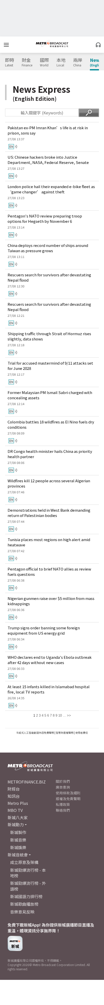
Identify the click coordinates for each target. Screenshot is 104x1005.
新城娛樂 (18, 847)
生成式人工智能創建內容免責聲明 (35, 732)
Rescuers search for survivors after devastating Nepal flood (49, 277)
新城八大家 (18, 817)
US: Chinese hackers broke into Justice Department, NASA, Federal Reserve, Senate (48, 159)
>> (69, 715)
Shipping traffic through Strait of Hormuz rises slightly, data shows (49, 336)
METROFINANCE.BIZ (27, 782)
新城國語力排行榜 (26, 896)
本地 (61, 62)
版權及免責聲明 (68, 798)
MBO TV (15, 810)
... (64, 715)
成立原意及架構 (24, 862)
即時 (9, 62)
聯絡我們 (63, 810)
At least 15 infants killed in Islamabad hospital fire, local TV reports (49, 689)
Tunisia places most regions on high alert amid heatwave (49, 542)
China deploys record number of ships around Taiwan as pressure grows (48, 248)
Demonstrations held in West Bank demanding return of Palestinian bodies (49, 512)
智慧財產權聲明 (64, 732)
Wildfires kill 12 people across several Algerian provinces (49, 483)
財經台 (14, 789)
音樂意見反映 (22, 912)
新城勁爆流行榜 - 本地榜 (28, 873)
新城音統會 (18, 855)
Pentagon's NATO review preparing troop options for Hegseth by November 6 (45, 218)
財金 (27, 62)
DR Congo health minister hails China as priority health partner (50, 454)
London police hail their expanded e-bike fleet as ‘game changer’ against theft (51, 189)
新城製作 (18, 832)
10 (60, 715)
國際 (44, 62)
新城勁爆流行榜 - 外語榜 (28, 886)
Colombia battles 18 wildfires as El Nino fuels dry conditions (51, 424)
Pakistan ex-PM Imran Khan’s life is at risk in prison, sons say (48, 130)
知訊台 (14, 796)
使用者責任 (81, 732)
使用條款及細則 (68, 792)
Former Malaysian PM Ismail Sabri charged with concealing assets (50, 395)
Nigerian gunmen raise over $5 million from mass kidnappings (51, 601)
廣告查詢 (63, 787)
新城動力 (16, 824)
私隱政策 (63, 804)
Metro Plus (18, 803)
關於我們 (63, 781)
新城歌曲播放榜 (24, 904)
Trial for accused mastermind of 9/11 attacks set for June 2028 (50, 365)
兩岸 (77, 62)
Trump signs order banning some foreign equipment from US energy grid (44, 630)
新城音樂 (18, 840)
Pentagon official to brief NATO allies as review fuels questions (49, 571)
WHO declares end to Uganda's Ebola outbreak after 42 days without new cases (50, 659)
